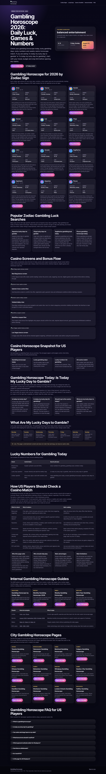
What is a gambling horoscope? (22, 721)
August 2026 (23, 618)
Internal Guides (88, 2)
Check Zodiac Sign (17, 66)
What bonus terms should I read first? (23, 737)
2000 (27, 626)
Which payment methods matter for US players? (27, 743)
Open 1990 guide (82, 604)
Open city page (17, 660)
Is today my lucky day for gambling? (23, 727)
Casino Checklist (79, 2)
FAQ (94, 2)
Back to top (92, 769)
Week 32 (22, 622)
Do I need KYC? (17, 753)
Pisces (27, 614)
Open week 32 (60, 604)
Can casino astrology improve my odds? (24, 732)
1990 (24, 626)
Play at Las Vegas (46, 112)
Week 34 (32, 622)
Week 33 (27, 622)
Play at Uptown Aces (76, 112)
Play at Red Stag (17, 112)
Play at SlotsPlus (17, 143)
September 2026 (31, 618)
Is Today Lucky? (30, 66)
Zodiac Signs (64, 2)
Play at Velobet (46, 143)
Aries (21, 614)
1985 (21, 626)
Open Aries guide (18, 604)
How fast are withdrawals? (20, 748)
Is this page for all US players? (21, 759)
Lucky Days (71, 2)
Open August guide (40, 604)
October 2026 (41, 618)
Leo (24, 614)
